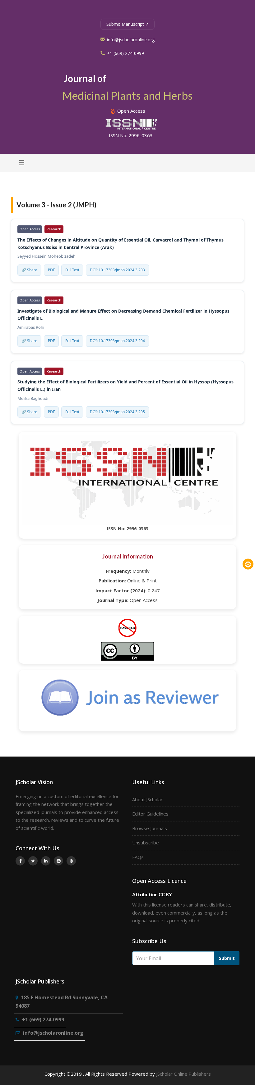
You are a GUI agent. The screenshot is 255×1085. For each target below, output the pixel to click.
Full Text (72, 270)
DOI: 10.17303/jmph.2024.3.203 (117, 270)
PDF (51, 270)
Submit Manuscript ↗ (127, 24)
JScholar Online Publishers (183, 1074)
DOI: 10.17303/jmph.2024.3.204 (117, 340)
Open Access (130, 111)
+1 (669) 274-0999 (125, 53)
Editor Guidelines (150, 814)
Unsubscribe (145, 842)
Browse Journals (149, 828)
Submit (227, 958)
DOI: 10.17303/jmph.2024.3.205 (117, 411)
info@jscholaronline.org (130, 40)
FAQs (138, 857)
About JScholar (147, 799)
